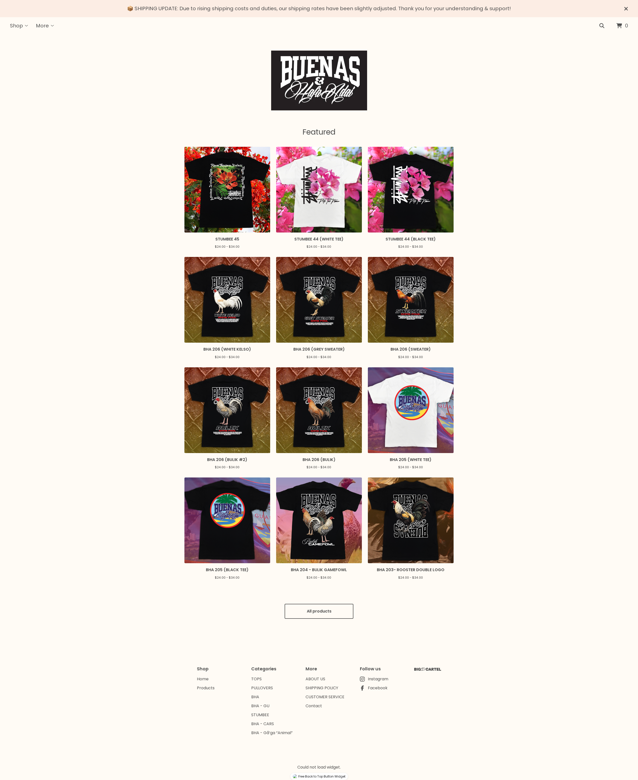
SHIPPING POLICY (322, 688)
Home (203, 679)
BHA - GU (260, 706)
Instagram (378, 679)
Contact (314, 706)
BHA (255, 697)
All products (319, 611)
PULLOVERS (262, 688)
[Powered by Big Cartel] (427, 669)
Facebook (378, 688)
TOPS (256, 679)
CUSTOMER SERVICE (325, 697)
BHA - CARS (262, 724)
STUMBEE (260, 715)
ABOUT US (315, 679)
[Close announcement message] (626, 9)
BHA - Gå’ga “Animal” (272, 733)
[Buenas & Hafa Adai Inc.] (319, 80)
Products (206, 688)
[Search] (601, 26)
